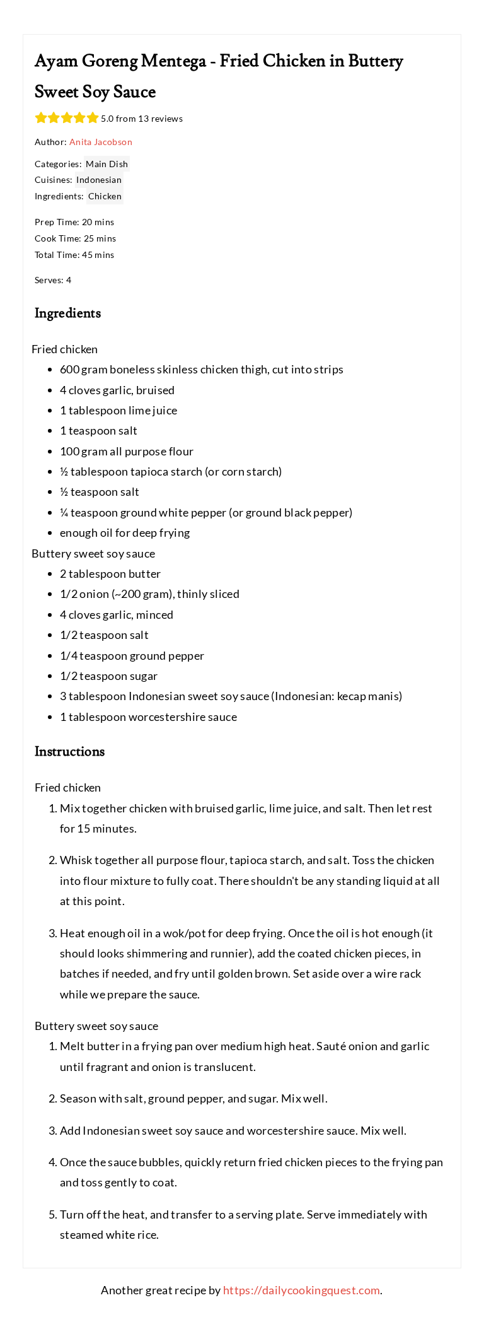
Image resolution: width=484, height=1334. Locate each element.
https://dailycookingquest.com (301, 1290)
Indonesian (99, 179)
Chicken (105, 195)
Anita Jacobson (100, 141)
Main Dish (107, 163)
